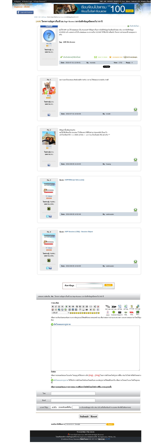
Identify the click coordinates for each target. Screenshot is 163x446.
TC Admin (49, 196)
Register (18, 1)
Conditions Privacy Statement (71, 439)
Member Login (27, 1)
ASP (39, 17)
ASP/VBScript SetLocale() (74, 180)
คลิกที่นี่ (107, 439)
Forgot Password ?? (40, 1)
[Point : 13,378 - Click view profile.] (49, 198)
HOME (35, 17)
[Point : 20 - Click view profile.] (49, 46)
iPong (49, 96)
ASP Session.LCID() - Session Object (79, 231)
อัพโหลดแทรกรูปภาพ (61, 380)
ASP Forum (43, 17)
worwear (49, 146)
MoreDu (49, 43)
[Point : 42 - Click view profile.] (49, 98)
